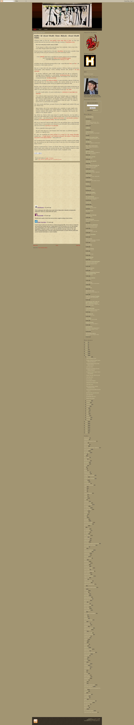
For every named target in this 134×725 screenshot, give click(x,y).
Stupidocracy (87, 678)
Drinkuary (86, 512)
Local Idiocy (86, 593)
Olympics (86, 618)
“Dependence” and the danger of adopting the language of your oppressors (92, 263)
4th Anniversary (89, 203)
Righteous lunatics (88, 649)
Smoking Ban (87, 667)
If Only (85, 559)
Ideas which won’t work (90, 315)
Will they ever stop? (88, 702)
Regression (88, 128)
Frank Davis (88, 202)
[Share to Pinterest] (41, 153)
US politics (86, 696)
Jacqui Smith (86, 569)
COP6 (85, 486)
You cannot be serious (57, 159)
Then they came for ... (88, 686)
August (88, 406)
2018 (86, 349)
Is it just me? (86, 566)
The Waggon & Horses (90, 189)
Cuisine (85, 496)
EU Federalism (87, 530)
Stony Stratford (87, 676)
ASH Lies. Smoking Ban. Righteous (91, 447)
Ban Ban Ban (87, 452)
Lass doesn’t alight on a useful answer (93, 142)
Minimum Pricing (87, 605)
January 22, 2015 (64, 59)
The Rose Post (89, 282)
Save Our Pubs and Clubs (89, 652)
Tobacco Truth (89, 238)
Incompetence (87, 563)
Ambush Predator (90, 131)
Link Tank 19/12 (89, 377)
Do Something (87, 507)
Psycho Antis (86, 637)
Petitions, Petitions (89, 258)
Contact (45, 29)
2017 (86, 351)
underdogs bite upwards (91, 161)
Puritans (86, 639)
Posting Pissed (87, 636)
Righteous (86, 647)
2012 (86, 425)
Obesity (85, 616)
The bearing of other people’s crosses (93, 180)
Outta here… (88, 235)
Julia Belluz (60, 51)
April (88, 413)
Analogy (86, 442)
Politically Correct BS (88, 634)
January (88, 419)
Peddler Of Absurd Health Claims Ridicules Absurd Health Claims (56, 37)
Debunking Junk (87, 503)
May (88, 411)
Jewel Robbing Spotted (89, 571)
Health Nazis (86, 553)
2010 (86, 429)
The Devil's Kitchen (90, 268)
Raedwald (88, 252)
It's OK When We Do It (91, 396)
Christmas (86, 481)
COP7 (85, 488)
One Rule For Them (88, 619)
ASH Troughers (87, 449)
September (89, 404)
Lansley (85, 579)
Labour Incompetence (88, 576)
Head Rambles (89, 179)
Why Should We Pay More (89, 700)
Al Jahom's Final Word (91, 234)
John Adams (88, 318)
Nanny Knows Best (90, 170)
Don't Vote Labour (88, 509)
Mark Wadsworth (89, 210)
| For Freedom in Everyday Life (92, 165)
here (71, 63)
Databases (86, 501)
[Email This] (35, 153)
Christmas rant (88, 279)
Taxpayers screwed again (89, 684)
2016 (86, 353)
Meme (85, 602)
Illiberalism (86, 561)
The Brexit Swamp (89, 274)
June (88, 410)
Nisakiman (88, 286)
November (89, 400)
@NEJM (42, 56)
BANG (85, 454)
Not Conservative (89, 216)
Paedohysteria (87, 624)
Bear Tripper (86, 457)
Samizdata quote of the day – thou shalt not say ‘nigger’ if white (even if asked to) (92, 123)
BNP (85, 467)
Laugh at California (88, 581)
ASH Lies (86, 446)
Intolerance (86, 564)
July (87, 408)
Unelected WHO (87, 694)
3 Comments (51, 158)
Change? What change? (89, 475)
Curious (85, 498)
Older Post (78, 245)
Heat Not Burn (89, 175)
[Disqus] (56, 183)
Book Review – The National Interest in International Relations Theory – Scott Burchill (92, 329)
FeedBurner (95, 110)
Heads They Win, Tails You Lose (93, 375)
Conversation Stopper (91, 380)
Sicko (85, 662)
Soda (85, 671)
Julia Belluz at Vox (70, 42)
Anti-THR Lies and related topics (93, 261)
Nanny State (86, 608)
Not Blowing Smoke (51, 78)
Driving (85, 514)
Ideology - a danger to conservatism (92, 283)
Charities (86, 477)
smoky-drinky (87, 668)
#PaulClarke (86, 438)
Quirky (85, 641)
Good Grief (86, 542)
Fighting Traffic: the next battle (91, 319)
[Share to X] (38, 153)
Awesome (86, 451)
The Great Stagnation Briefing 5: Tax (92, 138)
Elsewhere (86, 520)
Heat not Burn (87, 555)
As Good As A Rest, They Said (91, 231)
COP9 (85, 491)
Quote (85, 642)
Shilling (85, 657)
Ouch (85, 621)
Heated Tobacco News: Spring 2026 (92, 176)
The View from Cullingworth (92, 224)
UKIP (85, 692)
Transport (86, 691)
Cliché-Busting (87, 483)
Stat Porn (86, 673)
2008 (86, 432)
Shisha (85, 658)
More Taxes (86, 606)
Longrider (88, 127)
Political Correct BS (88, 632)
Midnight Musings (89, 257)
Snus (85, 670)
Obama (85, 615)
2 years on (88, 211)
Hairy (85, 548)
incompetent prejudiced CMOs (46, 119)
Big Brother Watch (90, 151)
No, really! (69, 89)
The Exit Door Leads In (91, 333)
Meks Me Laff (47, 159)
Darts (85, 499)
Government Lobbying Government (91, 543)
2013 (86, 423)
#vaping (69, 58)
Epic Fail (86, 525)
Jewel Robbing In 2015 (91, 358)
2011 (86, 427)
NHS (85, 611)
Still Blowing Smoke (65, 75)
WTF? (52, 159)
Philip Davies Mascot (88, 628)
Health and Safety (88, 551)
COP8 (85, 490)
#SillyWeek (86, 439)
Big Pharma (86, 464)
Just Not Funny (87, 574)
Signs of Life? (87, 663)
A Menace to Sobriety (90, 277)
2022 (86, 344)
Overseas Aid (87, 623)
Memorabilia (86, 603)
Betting (85, 459)
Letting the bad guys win (89, 584)
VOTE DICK (86, 697)
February (89, 417)
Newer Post (35, 245)
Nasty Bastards (87, 610)
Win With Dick (87, 704)
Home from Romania (89, 117)
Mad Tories (86, 595)
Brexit (85, 468)
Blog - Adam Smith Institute (92, 145)
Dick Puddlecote (52, 6)
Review (85, 645)
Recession (86, 644)
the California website (51, 80)
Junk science (87, 572)
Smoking (86, 665)
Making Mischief (87, 597)
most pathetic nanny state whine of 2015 (60, 40)
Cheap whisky (88, 162)
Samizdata (88, 121)
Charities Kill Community (89, 478)
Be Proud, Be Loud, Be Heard (92, 392)
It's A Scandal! (89, 379)
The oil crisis (88, 184)
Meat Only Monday (88, 598)
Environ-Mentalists (88, 524)
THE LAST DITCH (89, 116)
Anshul (98, 720)
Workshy (86, 705)
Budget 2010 (86, 472)
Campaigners (87, 473)
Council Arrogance (88, 493)
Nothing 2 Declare (90, 322)
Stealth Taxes (87, 675)
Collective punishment (88, 485)
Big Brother (86, 462)
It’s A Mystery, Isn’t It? (90, 249)
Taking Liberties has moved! (91, 207)
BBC (85, 455)
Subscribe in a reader (88, 74)
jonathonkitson (89, 326)
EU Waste (86, 533)
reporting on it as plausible (51, 125)
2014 (86, 421)
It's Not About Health (88, 568)
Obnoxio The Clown (90, 290)
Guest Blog (86, 546)
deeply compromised (59, 118)
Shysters (86, 660)
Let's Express (89, 244)
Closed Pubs (88, 188)
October (88, 402)
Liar (85, 585)
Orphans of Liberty (90, 248)
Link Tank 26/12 (89, 366)
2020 (86, 346)
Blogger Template (92, 720)
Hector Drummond (90, 219)
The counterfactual (90, 196)
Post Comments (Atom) (42, 247)
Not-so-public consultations (90, 613)
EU (84, 527)
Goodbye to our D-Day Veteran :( (92, 323)
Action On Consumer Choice (90, 441)
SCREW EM (86, 655)
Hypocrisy (43, 159)
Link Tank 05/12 (89, 394)
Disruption (86, 506)
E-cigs (39, 159)
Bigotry (85, 465)
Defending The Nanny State (92, 382)
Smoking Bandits (89, 287)
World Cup (86, 707)
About (40, 29)
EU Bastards (86, 529)
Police (85, 631)
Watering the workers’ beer (91, 193)
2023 (86, 342)
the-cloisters (97, 719)
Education (86, 519)
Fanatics (86, 537)
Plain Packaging (87, 629)
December (89, 356)
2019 (86, 347)
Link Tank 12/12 (89, 384)
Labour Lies (86, 577)
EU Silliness (86, 532)
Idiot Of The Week (88, 558)
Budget (85, 470)
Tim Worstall (88, 141)
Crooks (85, 494)
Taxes (85, 683)
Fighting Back (87, 538)
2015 (86, 355)
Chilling (85, 480)
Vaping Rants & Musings (91, 215)
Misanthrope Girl (89, 313)
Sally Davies (86, 650)
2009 (86, 431)
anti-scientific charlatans (72, 118)
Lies (85, 589)
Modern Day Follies (90, 398)
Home (35, 29)
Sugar (85, 681)
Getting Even (86, 540)
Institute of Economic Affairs (92, 137)
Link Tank (86, 590)
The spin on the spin (89, 254)
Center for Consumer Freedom (92, 296)
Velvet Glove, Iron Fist (90, 156)
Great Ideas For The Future (89, 545)
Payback (86, 626)
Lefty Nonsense (87, 582)
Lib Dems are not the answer (90, 587)
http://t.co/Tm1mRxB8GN (60, 58)
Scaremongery (87, 654)
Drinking (86, 511)
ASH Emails (86, 444)
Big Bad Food (87, 460)
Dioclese (88, 183)
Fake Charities (87, 535)
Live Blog (86, 592)
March (88, 415)
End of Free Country (88, 522)
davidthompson (89, 230)
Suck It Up (86, 680)
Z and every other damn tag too (90, 712)
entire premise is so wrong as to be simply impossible (64, 134)
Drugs (85, 516)
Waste (85, 699)
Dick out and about (88, 504)
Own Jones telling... (89, 269)
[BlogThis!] (36, 153)
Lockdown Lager (89, 245)
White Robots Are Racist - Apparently (93, 172)
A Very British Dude (90, 308)
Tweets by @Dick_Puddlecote (90, 69)
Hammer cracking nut (88, 550)
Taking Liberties (89, 206)
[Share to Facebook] (39, 153)
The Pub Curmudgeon (90, 192)
